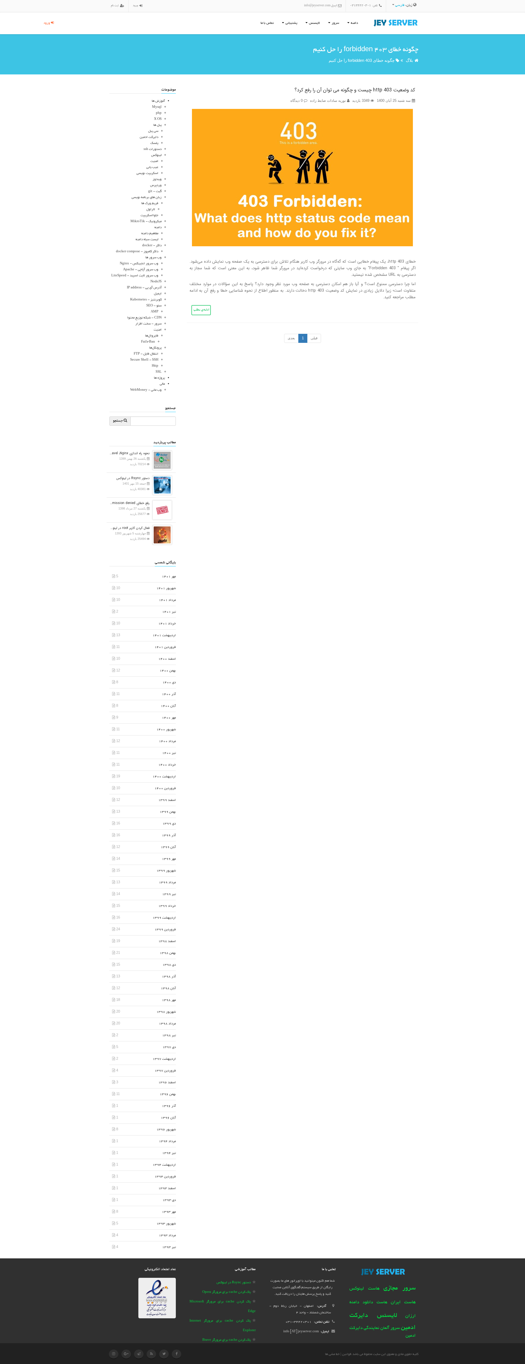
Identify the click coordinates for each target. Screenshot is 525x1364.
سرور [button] (335, 23)
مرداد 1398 (167, 1024)
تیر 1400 (169, 753)
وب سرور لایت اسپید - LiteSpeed (134, 275)
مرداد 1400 (167, 741)
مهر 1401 (169, 576)
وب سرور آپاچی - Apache (140, 269)
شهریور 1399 (166, 871)
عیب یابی (152, 167)
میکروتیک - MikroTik (146, 221)
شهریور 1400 (166, 729)
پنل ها (157, 125)
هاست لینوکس (364, 1288)
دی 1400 (169, 682)
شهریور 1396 (166, 1129)
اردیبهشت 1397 (164, 1059)
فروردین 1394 (165, 1176)
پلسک (154, 143)
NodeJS (156, 281)
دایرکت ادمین (149, 137)
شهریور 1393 (166, 1224)
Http (155, 366)
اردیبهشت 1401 (164, 635)
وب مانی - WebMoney (146, 390)
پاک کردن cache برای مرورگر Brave (226, 1340)
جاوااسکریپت (149, 215)
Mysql (157, 107)
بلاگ (409, 60)
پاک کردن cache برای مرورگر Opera (226, 1292)
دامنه (158, 227)
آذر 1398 (169, 976)
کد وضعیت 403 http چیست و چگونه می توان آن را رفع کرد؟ (354, 90)
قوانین (346, 1354)
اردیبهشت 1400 (164, 776)
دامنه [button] (354, 23)
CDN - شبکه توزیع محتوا (144, 318)
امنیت (154, 161)
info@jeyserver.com (317, 6)
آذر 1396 (169, 1106)
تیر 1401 (169, 612)
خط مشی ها (332, 1354)
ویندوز (157, 179)
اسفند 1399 (167, 800)
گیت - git (155, 191)
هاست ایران (403, 1302)
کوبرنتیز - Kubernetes (146, 300)
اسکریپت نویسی (147, 173)
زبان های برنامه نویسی (147, 197)
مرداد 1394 (167, 1141)
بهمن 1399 (168, 812)
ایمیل (158, 294)
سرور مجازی (399, 1288)
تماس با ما (267, 23)
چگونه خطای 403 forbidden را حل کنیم (362, 60)
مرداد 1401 (167, 600)
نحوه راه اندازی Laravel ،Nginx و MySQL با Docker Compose (129, 453)
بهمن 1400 (168, 671)
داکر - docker (152, 245)
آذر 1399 (169, 835)
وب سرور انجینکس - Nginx (139, 263)
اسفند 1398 (167, 941)
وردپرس (156, 185)
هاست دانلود (375, 1302)
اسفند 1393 (167, 1188)
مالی (162, 384)
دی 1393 (169, 1200)
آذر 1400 (169, 694)
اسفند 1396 (167, 1082)
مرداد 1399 (167, 882)
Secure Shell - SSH (144, 360)
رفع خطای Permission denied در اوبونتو (129, 503)
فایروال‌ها (151, 336)
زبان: (404, 5)
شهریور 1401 (166, 588)
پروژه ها (159, 378)
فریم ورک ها (149, 203)
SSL (159, 372)
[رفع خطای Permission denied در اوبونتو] (161, 510)
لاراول (150, 209)
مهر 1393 (169, 1212)
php (159, 113)
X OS (158, 119)
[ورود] (140, 6)
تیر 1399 (169, 894)
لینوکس (156, 155)
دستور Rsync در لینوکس (133, 478)
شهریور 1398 (166, 1012)
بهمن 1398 (168, 953)
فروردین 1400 (165, 788)
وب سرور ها (153, 257)
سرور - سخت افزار (148, 324)
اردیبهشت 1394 (164, 1165)
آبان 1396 (168, 1118)
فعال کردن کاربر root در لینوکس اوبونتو (129, 528)
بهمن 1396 (168, 1094)
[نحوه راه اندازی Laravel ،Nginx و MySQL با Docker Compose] (161, 460)
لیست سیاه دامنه (147, 239)
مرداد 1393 (167, 1235)
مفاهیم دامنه (149, 233)
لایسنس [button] (314, 23)
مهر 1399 (169, 859)
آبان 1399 (168, 847)
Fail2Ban (148, 342)
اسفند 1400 (167, 659)
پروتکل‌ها (155, 348)
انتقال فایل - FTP (146, 354)
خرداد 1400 (167, 765)
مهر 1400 (169, 718)
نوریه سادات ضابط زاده (328, 101)
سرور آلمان (390, 1328)
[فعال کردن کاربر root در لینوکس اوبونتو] (161, 534)
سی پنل (153, 131)
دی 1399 (169, 824)
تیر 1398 (169, 1035)
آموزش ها (158, 101)
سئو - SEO (154, 306)
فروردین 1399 (165, 929)
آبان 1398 (168, 988)
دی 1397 (169, 1047)
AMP (154, 312)
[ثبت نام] (121, 6)
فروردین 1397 (165, 1071)
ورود (47, 23)
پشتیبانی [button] (291, 23)
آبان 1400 (168, 706)
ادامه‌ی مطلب (201, 310)
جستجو (118, 421)
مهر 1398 (169, 1000)
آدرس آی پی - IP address (144, 287)
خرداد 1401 (167, 623)
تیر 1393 (169, 1247)
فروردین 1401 (165, 647)
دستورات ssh (153, 149)
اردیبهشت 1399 (164, 918)
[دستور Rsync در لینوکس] (161, 485)
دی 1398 (169, 965)
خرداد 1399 (167, 906)
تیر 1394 (169, 1153)
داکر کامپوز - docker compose (137, 251)
